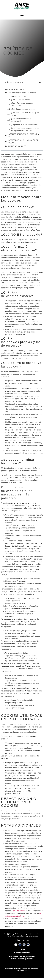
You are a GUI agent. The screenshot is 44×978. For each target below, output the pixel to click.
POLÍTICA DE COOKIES (14, 89)
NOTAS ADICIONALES (17, 146)
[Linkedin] (19, 944)
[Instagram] (24, 944)
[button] (22, 14)
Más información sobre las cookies (22, 93)
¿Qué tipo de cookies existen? (23, 109)
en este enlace (19, 911)
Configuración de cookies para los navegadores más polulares (25, 129)
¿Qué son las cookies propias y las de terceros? (25, 113)
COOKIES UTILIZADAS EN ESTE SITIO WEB (23, 135)
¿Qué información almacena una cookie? (22, 104)
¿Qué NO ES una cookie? (21, 100)
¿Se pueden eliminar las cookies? (24, 125)
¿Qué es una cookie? (19, 96)
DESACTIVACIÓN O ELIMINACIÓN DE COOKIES (23, 141)
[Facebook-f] (15, 944)
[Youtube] (28, 944)
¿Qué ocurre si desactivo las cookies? (21, 120)
